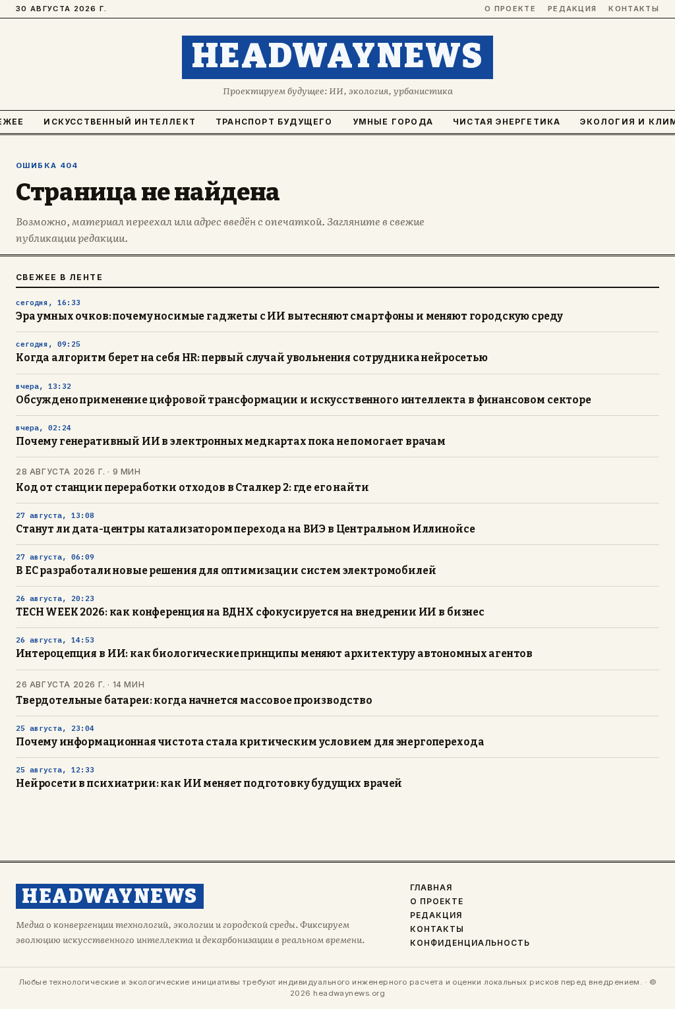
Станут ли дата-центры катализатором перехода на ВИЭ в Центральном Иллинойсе (245, 529)
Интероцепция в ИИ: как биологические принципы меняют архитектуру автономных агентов (274, 654)
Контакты (633, 9)
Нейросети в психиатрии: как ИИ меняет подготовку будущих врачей (209, 784)
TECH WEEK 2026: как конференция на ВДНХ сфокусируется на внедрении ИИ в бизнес (250, 612)
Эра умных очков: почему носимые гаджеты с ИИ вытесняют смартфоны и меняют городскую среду (289, 316)
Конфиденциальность (469, 943)
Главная (431, 888)
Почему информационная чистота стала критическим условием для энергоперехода (250, 742)
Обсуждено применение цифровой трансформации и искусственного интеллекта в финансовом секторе (303, 400)
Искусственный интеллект (120, 122)
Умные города (393, 122)
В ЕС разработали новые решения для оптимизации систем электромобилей (226, 571)
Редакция (572, 9)
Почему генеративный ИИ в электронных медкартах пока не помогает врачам (231, 441)
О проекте (510, 9)
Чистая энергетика (506, 122)
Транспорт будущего (274, 122)
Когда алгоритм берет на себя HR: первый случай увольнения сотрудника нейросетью (252, 358)
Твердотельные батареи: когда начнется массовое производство (194, 700)
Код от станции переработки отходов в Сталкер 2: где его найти (192, 488)
